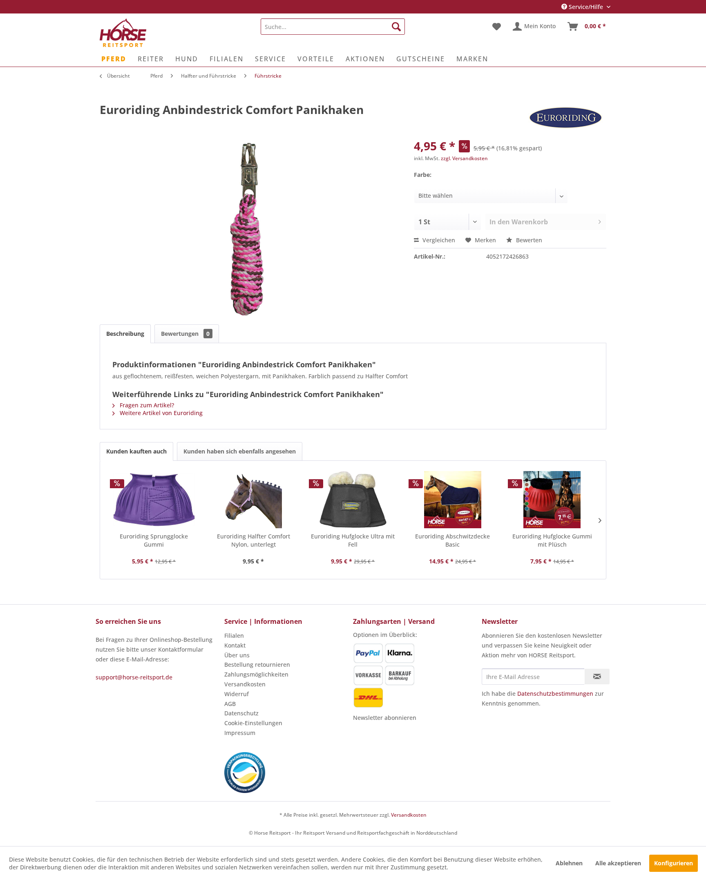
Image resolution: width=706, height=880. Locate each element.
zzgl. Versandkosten (464, 158)
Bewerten (528, 240)
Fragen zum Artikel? (146, 405)
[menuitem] (333, 26)
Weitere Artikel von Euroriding (160, 413)
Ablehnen (569, 863)
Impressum (239, 733)
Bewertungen (185, 333)
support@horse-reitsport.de (134, 677)
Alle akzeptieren (618, 863)
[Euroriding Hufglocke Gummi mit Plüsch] (552, 499)
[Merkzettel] (496, 26)
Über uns (237, 655)
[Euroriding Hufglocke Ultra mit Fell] (353, 499)
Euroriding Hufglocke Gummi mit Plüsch (552, 540)
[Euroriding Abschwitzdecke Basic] (452, 499)
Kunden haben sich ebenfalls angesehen (239, 451)
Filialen (234, 635)
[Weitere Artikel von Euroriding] (565, 117)
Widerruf (236, 694)
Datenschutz (241, 713)
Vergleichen (438, 240)
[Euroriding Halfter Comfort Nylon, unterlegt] (253, 499)
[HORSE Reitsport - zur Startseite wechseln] (123, 32)
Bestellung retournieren (257, 664)
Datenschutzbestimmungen (555, 693)
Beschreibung (125, 333)
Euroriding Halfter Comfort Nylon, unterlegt (253, 540)
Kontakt (235, 645)
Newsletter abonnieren (384, 717)
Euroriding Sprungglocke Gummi (154, 540)
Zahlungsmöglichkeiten (256, 674)
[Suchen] (396, 26)
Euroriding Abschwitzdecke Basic (452, 540)
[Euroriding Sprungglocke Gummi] (154, 499)
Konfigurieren (673, 863)
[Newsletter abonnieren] (597, 676)
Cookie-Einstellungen (253, 723)
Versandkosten (245, 684)
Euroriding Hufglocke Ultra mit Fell (353, 540)
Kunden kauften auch (136, 451)
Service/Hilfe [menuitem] (586, 7)
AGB (230, 704)
